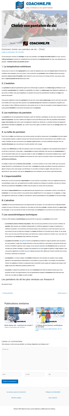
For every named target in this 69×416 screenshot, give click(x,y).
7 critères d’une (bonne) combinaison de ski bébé (49, 326)
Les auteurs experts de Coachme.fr (16, 392)
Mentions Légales (16, 397)
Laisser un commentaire (8, 52)
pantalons (7, 87)
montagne (21, 56)
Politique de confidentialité (53, 392)
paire (28, 251)
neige (59, 93)
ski (13, 87)
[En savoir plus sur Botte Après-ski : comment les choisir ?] (19, 315)
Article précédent (7, 293)
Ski (17, 52)
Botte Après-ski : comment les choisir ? (19, 325)
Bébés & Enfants (53, 329)
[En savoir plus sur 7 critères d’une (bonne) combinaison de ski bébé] (50, 315)
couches (29, 141)
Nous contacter (53, 397)
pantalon (54, 136)
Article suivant (62, 293)
